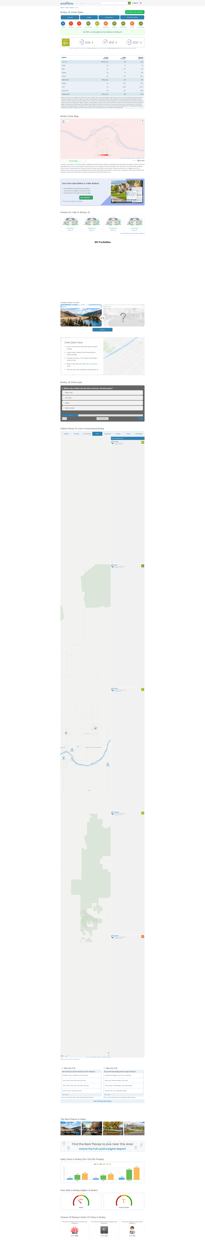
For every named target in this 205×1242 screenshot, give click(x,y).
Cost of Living (86, 433)
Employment (107, 433)
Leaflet (143, 158)
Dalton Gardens (70, 408)
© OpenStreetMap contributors (129, 158)
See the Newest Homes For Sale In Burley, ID (133, 233)
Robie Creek (69, 392)
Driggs (67, 403)
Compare (102, 329)
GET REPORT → (86, 197)
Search (62, 7)
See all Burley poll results (102, 1101)
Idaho (67, 7)
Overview (70, 17)
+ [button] (142, 121)
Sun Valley (68, 398)
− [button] (142, 123)
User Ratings (138, 433)
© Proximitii (121, 158)
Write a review (65, 1097)
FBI (109, 48)
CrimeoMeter (77, 164)
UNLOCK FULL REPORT (135, 12)
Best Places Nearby (132, 17)
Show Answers (102, 418)
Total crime (65, 62)
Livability (134, 3)
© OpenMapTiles (138, 158)
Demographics (109, 17)
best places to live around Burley (72, 1059)
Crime (97, 433)
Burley (72, 7)
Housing (118, 433)
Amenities (76, 433)
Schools (128, 433)
